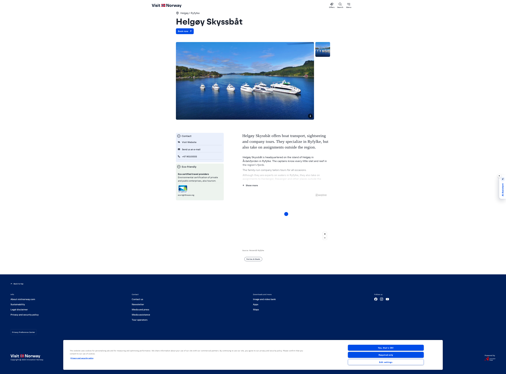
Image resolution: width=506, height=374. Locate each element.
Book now (183, 31)
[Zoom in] (325, 234)
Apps (255, 304)
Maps (256, 309)
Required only (386, 354)
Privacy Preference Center (23, 332)
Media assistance (141, 314)
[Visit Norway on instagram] (381, 299)
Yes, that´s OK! (386, 347)
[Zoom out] (325, 238)
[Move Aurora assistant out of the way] (499, 176)
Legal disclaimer (19, 309)
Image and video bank (264, 299)
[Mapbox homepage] (321, 195)
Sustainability (18, 304)
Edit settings (385, 362)
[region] (286, 216)
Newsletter (138, 304)
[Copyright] (310, 116)
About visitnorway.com (23, 299)
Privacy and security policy (25, 314)
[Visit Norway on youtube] (387, 299)
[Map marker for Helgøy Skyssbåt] (286, 214)
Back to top (18, 283)
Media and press (140, 309)
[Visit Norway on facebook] (375, 299)
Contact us (137, 299)
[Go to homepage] (171, 5)
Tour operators (139, 319)
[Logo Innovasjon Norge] (490, 359)
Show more (252, 185)
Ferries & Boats (253, 259)
